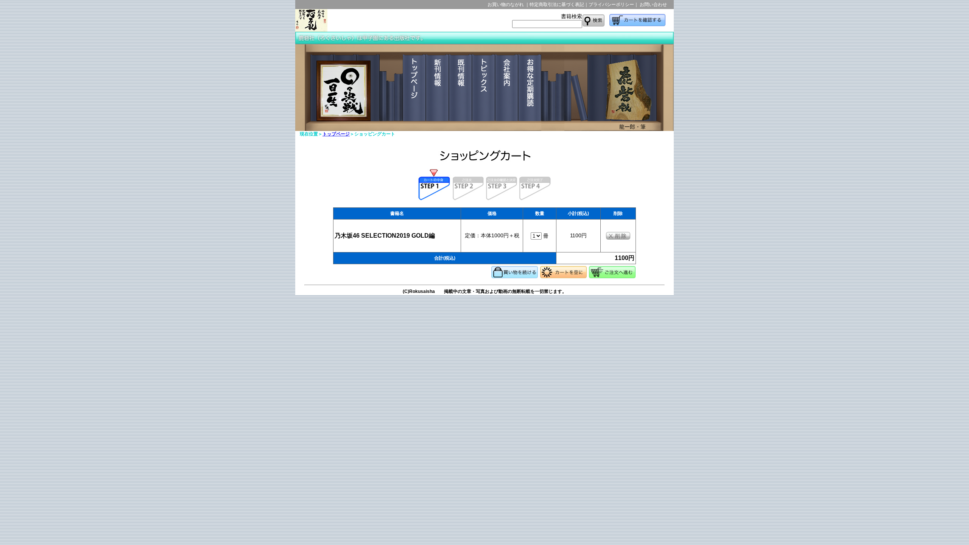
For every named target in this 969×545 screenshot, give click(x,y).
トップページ (336, 134)
